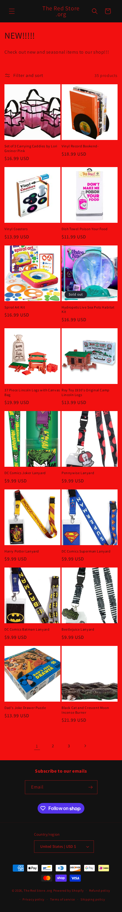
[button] (11, 11)
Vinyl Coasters (16, 229)
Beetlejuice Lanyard (78, 629)
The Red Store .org (38, 890)
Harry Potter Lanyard (21, 551)
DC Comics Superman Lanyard (86, 551)
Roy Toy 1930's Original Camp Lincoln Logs (86, 392)
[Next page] (85, 745)
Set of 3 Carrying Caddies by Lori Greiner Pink (30, 148)
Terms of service (62, 899)
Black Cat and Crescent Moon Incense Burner (85, 710)
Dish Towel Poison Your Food (84, 229)
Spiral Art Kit (14, 307)
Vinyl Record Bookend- (80, 146)
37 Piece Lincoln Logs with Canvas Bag (32, 392)
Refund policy (99, 890)
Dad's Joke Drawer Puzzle (25, 707)
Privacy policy (33, 899)
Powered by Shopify (68, 890)
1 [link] (37, 746)
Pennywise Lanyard (78, 473)
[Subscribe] (90, 787)
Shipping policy (93, 899)
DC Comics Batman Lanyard (26, 629)
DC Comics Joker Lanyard (25, 473)
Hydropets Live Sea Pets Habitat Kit (88, 309)
